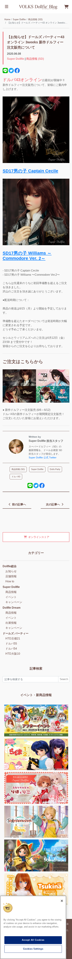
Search (64, 679)
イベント (11, 597)
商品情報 (11, 592)
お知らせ (11, 571)
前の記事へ (18, 504)
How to (9, 581)
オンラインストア (38, 536)
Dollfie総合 (10, 566)
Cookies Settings (33, 949)
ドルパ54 (11, 648)
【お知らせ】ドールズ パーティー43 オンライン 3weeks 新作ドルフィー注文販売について (35, 42)
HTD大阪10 (12, 653)
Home (7, 19)
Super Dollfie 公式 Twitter (42, 457)
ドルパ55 (11, 643)
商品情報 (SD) (35, 19)
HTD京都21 (12, 638)
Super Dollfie (19, 19)
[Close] (62, 901)
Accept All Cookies (33, 940)
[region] (33, 927)
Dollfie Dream (11, 607)
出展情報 (11, 622)
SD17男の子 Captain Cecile (30, 170)
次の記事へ (53, 504)
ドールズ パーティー (15, 633)
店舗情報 (11, 576)
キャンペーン (13, 602)
